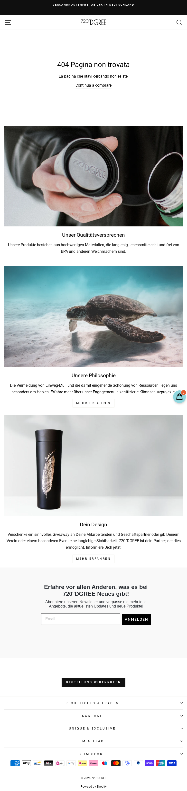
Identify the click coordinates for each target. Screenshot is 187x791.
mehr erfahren (93, 403)
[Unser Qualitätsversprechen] (93, 176)
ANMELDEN (136, 619)
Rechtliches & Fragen (92, 703)
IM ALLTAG (92, 741)
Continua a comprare (93, 85)
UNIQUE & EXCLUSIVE (92, 728)
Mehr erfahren (93, 558)
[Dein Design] (93, 465)
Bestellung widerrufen (93, 682)
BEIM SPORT (92, 754)
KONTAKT (92, 716)
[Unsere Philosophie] (93, 316)
